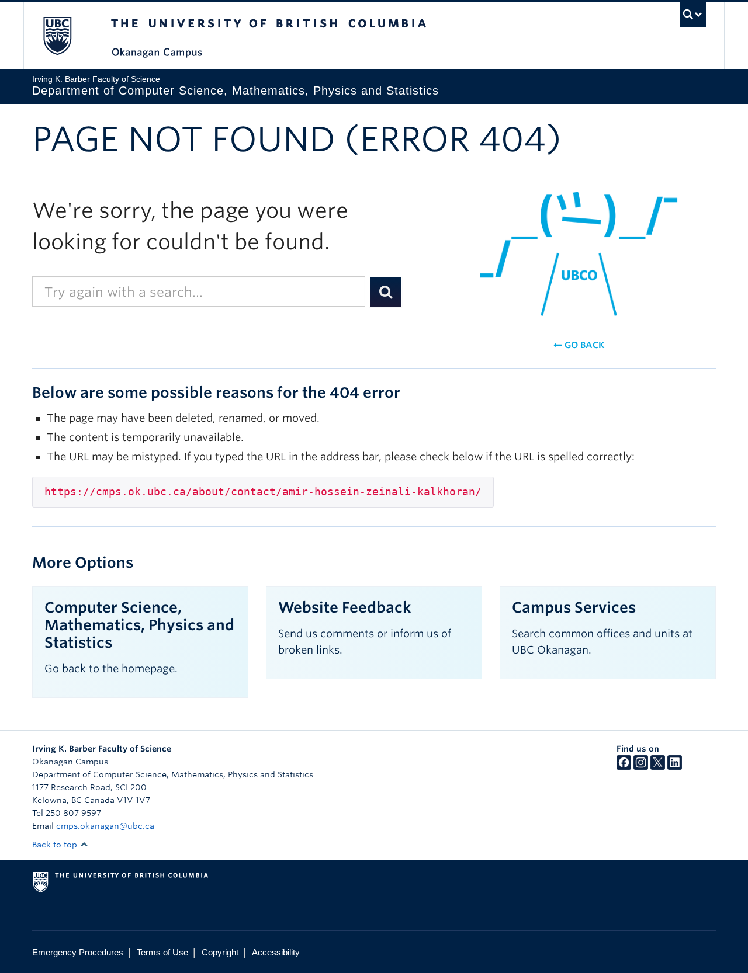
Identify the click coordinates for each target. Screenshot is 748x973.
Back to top (55, 844)
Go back (583, 345)
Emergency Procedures (77, 952)
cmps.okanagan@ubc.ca (105, 825)
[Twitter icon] (657, 767)
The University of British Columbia (57, 35)
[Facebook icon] (624, 767)
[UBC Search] (693, 14)
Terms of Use (162, 952)
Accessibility (276, 952)
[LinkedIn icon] (674, 767)
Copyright (220, 952)
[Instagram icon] (640, 767)
